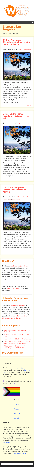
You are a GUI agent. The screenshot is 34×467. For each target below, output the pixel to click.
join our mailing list (13, 288)
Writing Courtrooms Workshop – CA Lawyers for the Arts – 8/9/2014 (16, 42)
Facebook (17, 409)
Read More (28, 105)
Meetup (17, 413)
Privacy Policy (7, 442)
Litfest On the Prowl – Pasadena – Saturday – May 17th (16, 116)
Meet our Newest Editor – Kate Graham (17, 339)
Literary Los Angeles (25, 49)
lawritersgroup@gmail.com (19, 266)
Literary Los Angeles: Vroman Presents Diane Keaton (14, 189)
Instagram (17, 404)
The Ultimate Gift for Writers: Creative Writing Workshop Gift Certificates (17, 342)
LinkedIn (17, 418)
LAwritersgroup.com (20, 453)
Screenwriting (21, 196)
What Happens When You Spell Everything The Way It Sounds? (14, 347)
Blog (19, 49)
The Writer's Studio (18, 305)
